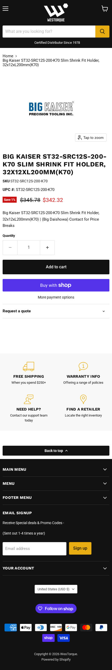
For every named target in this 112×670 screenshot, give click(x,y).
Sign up (80, 548)
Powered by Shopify (56, 659)
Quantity (9, 236)
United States (54, 589)
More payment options (56, 297)
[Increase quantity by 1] (47, 247)
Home (8, 56)
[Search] (102, 32)
